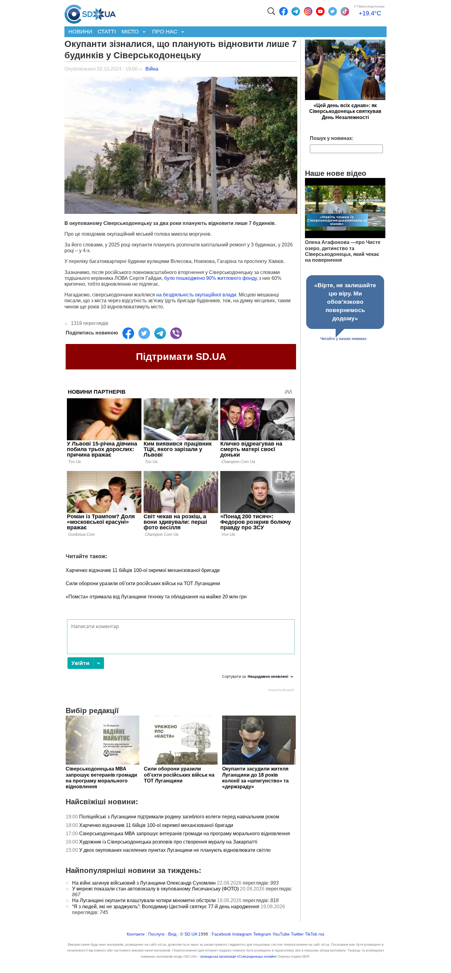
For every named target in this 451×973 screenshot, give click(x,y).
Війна (151, 68)
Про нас (163, 32)
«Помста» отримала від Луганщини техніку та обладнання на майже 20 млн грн (156, 596)
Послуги (156, 934)
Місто (129, 32)
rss (321, 934)
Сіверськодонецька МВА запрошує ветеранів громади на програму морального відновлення (184, 833)
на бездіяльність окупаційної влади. (196, 294)
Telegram (262, 934)
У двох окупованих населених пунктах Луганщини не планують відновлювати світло (175, 850)
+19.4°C (370, 13)
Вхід (172, 934)
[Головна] (90, 13)
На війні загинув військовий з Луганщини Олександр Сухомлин (144, 883)
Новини (80, 32)
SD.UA (190, 934)
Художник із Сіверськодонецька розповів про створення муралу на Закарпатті (168, 841)
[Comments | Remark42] (181, 657)
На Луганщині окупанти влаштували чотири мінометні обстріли (144, 900)
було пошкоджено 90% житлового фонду (210, 278)
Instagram (242, 934)
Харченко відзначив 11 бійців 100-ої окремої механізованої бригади (143, 570)
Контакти (136, 934)
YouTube (281, 934)
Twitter (297, 934)
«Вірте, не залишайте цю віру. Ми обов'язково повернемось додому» (345, 302)
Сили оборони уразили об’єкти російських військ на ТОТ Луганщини (143, 583)
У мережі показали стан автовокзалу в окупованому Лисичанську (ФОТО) (155, 888)
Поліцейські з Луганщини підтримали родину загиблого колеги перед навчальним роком (179, 816)
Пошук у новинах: (331, 138)
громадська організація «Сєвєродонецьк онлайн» (238, 956)
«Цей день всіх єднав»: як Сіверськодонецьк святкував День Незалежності (345, 111)
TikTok (311, 934)
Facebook (221, 934)
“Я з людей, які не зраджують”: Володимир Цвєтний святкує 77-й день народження (165, 906)
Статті (107, 32)
